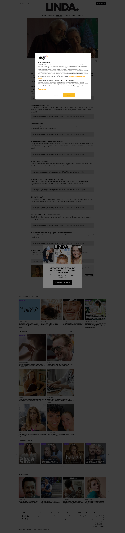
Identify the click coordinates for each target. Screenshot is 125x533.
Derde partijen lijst (42, 89)
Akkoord (69, 95)
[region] (63, 76)
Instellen (56, 95)
